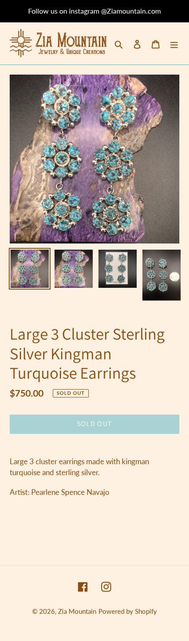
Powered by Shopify (127, 611)
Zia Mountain (77, 611)
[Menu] (174, 43)
